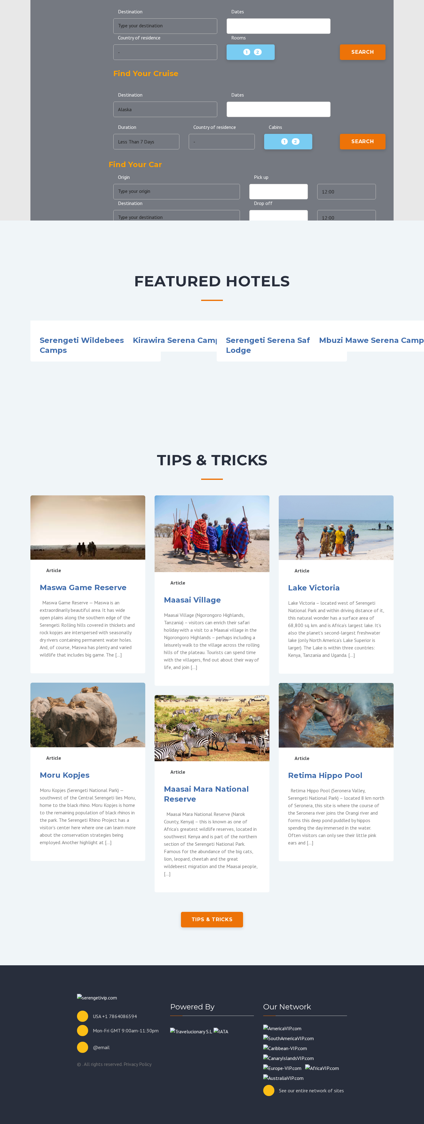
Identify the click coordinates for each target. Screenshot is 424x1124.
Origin (124, 177)
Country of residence (139, 37)
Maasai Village (192, 599)
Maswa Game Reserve (83, 587)
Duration (127, 127)
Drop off (263, 203)
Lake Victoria (314, 587)
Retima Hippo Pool (325, 775)
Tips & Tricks (212, 919)
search (362, 52)
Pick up (261, 177)
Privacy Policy (137, 1064)
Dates (237, 11)
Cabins (275, 127)
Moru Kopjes (64, 775)
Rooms (238, 37)
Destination (130, 11)
